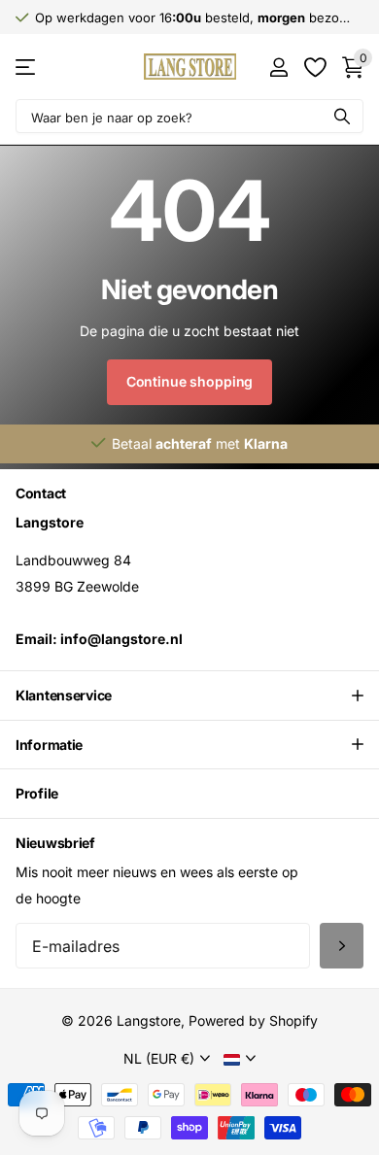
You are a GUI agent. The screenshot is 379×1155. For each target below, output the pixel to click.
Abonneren (341, 945)
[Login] (278, 67)
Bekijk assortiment (27, 66)
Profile (37, 793)
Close (189, 695)
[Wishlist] (314, 67)
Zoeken (342, 116)
